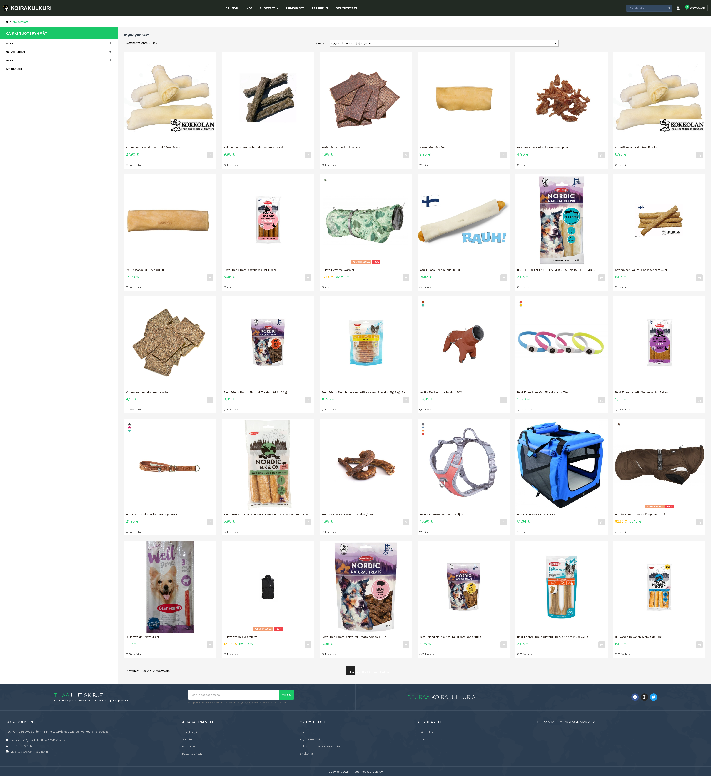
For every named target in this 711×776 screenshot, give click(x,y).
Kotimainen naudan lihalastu (341, 147)
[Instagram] (644, 697)
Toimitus (187, 739)
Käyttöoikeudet (310, 739)
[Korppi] (129, 424)
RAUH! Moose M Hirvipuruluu (145, 270)
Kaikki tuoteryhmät (26, 33)
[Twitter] (653, 697)
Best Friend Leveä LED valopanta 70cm (544, 392)
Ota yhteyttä (190, 732)
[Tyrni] (423, 430)
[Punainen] (520, 302)
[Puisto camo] (325, 179)
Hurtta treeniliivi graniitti (241, 637)
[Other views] (411, 175)
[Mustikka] (423, 427)
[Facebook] (635, 697)
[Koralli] (423, 433)
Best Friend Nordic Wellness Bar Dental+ (251, 270)
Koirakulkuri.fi (21, 722)
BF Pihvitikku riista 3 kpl (142, 637)
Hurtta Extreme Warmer (338, 270)
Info (302, 732)
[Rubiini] (129, 427)
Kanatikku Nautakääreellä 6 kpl (636, 147)
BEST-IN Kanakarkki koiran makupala (542, 147)
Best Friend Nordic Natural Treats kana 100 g (450, 637)
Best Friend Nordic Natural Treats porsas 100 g (354, 637)
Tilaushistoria (426, 739)
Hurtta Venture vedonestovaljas (441, 514)
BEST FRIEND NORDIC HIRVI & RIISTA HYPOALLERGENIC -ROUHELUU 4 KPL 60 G (555, 270)
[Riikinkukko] (423, 305)
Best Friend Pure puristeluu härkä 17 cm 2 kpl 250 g (552, 637)
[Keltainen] (520, 305)
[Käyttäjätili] (678, 8)
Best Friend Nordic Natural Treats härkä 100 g (255, 392)
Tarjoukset (14, 68)
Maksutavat (189, 746)
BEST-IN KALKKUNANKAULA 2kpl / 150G (348, 514)
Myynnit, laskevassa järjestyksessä (444, 43)
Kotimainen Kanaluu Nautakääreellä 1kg (153, 147)
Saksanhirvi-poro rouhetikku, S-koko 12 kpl (253, 147)
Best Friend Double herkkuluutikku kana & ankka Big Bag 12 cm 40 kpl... (365, 392)
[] (210, 155)
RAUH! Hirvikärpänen (433, 147)
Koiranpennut (16, 51)
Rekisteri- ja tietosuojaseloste (320, 746)
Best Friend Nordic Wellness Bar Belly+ (641, 392)
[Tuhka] (423, 424)
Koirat (10, 43)
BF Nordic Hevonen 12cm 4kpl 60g (638, 637)
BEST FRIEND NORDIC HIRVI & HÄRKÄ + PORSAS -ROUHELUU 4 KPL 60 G (266, 514)
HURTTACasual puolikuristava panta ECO (154, 514)
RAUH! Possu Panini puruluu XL (440, 270)
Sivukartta (306, 753)
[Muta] (618, 424)
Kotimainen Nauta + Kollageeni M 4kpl (641, 270)
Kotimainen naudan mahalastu (147, 392)
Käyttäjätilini (425, 732)
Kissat (10, 60)
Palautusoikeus (192, 753)
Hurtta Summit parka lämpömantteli (640, 514)
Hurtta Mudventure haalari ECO (440, 392)
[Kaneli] (423, 302)
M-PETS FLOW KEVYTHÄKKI (536, 514)
